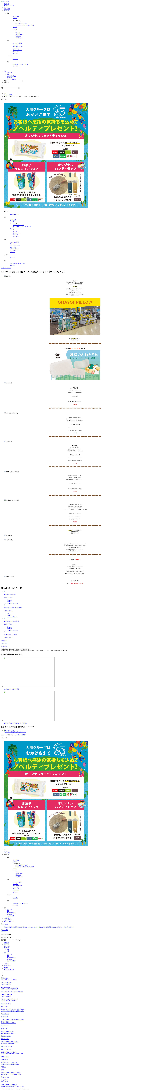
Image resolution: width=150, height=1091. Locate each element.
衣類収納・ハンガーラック (20, 64)
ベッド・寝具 (10, 916)
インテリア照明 (17, 43)
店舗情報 (6, 4)
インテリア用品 (11, 76)
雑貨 (8, 951)
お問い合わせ (7, 918)
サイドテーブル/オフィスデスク (25, 25)
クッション (16, 51)
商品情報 (6, 10)
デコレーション (17, 50)
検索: (5, 81)
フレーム (18, 36)
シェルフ (15, 66)
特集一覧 (9, 72)
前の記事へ (4, 640)
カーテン (15, 59)
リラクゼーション (18, 46)
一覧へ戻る (4, 643)
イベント (6, 7)
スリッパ (15, 53)
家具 (8, 74)
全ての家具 (16, 16)
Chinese (10, 920)
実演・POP (7, 9)
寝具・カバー (20, 34)
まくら (18, 32)
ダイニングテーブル (22, 23)
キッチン (15, 45)
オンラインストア (9, 5)
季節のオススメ (14, 214)
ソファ (15, 18)
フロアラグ (16, 48)
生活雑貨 (9, 77)
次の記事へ (4, 646)
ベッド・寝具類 (11, 79)
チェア (15, 27)
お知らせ (6, 963)
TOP (5, 93)
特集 (5, 71)
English (6, 920)
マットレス (19, 37)
